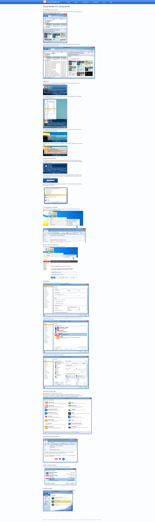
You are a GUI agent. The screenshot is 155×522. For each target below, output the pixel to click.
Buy (104, 2)
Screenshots (85, 2)
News (76, 2)
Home (68, 2)
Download (95, 2)
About (94, 519)
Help (111, 2)
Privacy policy (99, 519)
